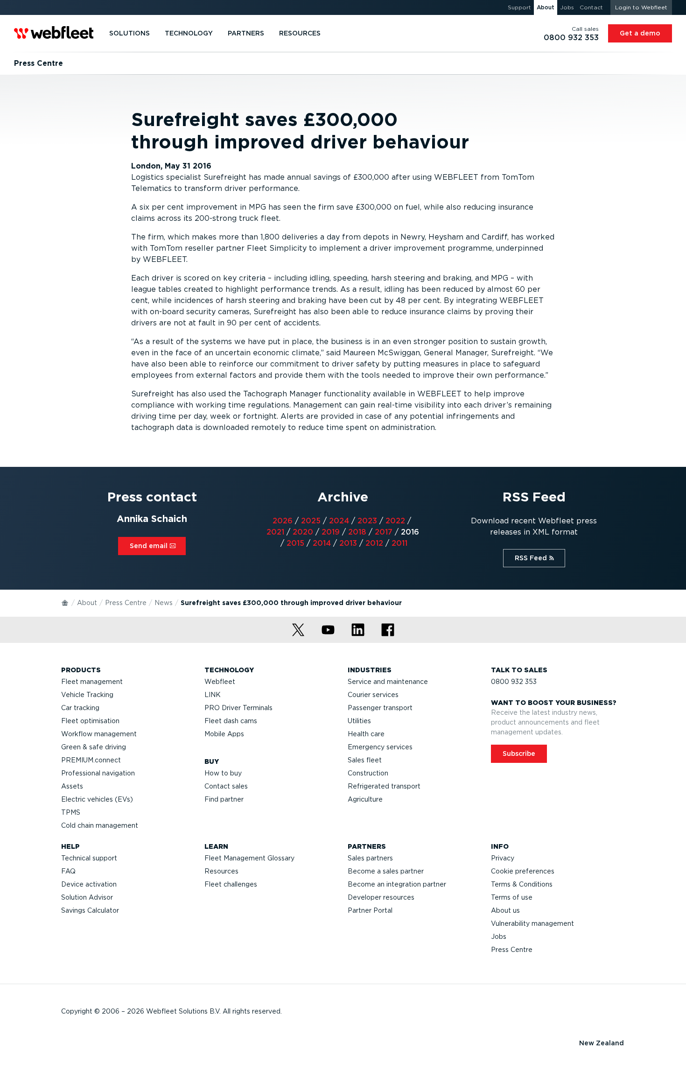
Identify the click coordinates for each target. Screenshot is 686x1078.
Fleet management (92, 681)
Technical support (89, 858)
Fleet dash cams (230, 721)
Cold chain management (99, 825)
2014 (322, 543)
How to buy (223, 773)
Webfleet (219, 681)
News (163, 602)
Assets (72, 786)
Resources (221, 871)
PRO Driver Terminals (238, 708)
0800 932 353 (514, 681)
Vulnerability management (532, 923)
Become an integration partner (397, 884)
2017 (383, 532)
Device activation (89, 884)
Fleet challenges (230, 884)
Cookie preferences (522, 871)
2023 (367, 520)
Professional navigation (98, 773)
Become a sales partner (386, 871)
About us (505, 910)
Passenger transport (380, 708)
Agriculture (365, 799)
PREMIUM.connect (91, 760)
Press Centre (126, 602)
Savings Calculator (90, 910)
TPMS (70, 812)
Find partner (224, 799)
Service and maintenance (388, 681)
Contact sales (226, 786)
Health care (366, 734)
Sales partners (370, 858)
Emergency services (380, 747)
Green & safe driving (93, 747)
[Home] (65, 602)
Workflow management (99, 734)
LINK (212, 694)
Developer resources (381, 897)
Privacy (502, 858)
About (87, 602)
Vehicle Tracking (87, 694)
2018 (357, 532)
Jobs (498, 936)
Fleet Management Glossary (249, 858)
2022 (395, 520)
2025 (311, 520)
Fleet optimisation (90, 721)
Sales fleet (365, 760)
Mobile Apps (224, 734)
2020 (303, 532)
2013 (348, 543)
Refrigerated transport (384, 786)
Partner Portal (370, 910)
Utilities (359, 721)
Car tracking (80, 708)
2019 (331, 532)
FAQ (68, 871)
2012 (374, 543)
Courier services (373, 694)
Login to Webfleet (641, 7)
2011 (399, 543)
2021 (275, 532)
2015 (295, 543)
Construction (368, 773)
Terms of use (511, 897)
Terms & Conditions (522, 884)
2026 (283, 520)
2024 (339, 520)
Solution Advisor (87, 897)
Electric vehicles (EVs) (97, 799)
